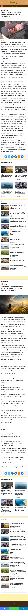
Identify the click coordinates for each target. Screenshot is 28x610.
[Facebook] (5, 156)
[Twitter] (9, 156)
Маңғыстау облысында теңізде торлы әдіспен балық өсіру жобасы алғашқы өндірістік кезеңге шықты (6, 192)
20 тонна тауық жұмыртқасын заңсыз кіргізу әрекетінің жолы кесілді (17, 260)
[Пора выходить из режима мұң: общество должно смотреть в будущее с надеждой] (7, 169)
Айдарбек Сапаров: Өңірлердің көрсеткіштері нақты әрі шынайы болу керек (17, 213)
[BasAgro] (14, 2)
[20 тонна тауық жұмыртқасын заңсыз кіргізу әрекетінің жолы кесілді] (5, 260)
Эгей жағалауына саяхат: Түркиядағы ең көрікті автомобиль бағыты (18, 233)
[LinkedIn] (12, 156)
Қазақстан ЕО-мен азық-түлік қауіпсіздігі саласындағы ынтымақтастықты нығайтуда (17, 239)
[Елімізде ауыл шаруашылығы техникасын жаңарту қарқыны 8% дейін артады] (5, 267)
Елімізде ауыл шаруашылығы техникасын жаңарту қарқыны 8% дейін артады (18, 267)
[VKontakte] (15, 156)
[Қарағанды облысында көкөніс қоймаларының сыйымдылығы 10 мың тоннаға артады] (5, 246)
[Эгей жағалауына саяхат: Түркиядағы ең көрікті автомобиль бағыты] (5, 233)
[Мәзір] (1, 2)
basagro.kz (21, 55)
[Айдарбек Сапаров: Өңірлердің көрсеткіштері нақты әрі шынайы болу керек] (21, 169)
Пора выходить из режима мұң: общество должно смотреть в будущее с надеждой (17, 207)
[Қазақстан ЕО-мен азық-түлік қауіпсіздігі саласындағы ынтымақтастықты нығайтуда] (5, 239)
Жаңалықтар (4, 10)
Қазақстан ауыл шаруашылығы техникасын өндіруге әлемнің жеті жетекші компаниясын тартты (20, 192)
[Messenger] (22, 156)
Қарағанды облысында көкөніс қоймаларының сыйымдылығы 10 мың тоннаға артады (17, 246)
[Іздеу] (26, 2)
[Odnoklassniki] (19, 156)
